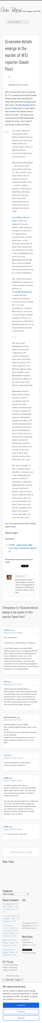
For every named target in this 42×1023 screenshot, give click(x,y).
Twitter (16, 28)
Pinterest (21, 28)
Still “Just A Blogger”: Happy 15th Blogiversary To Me (11, 918)
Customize (21, 1011)
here (13, 526)
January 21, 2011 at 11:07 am (13, 758)
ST (9, 77)
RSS (29, 940)
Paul (5, 755)
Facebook (11, 28)
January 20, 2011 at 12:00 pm (13, 633)
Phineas (7, 630)
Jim (4, 950)
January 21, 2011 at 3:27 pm (13, 829)
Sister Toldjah (31, 945)
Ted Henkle (7, 916)
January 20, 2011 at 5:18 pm (13, 720)
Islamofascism (13, 85)
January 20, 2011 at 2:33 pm (13, 684)
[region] (21, 1003)
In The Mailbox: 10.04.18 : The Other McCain (10, 928)
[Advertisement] (30, 909)
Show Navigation (34, 21)
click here (35, 926)
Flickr (25, 28)
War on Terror (23, 85)
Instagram (30, 28)
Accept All (21, 1005)
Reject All (21, 1018)
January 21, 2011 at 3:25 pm (13, 781)
